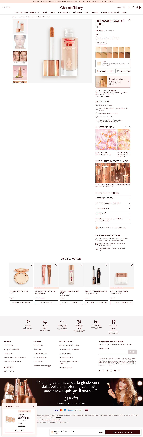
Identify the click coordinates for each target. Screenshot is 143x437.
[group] (105, 143)
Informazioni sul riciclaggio (42, 366)
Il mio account (38, 361)
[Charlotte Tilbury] (71, 7)
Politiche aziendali (45, 419)
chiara (99, 38)
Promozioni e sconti (65, 367)
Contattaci (58, 417)
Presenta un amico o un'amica (69, 349)
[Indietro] (125, 127)
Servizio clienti (38, 345)
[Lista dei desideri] (129, 7)
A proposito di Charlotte (11, 349)
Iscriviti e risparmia (65, 353)
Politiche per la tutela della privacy (14, 357)
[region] (19, 419)
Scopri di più (121, 227)
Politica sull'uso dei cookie (12, 361)
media (107, 38)
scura (116, 38)
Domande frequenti (40, 357)
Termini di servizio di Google (60, 422)
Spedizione (37, 349)
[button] (133, 7)
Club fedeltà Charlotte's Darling (69, 345)
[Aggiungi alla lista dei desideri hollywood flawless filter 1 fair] (129, 20)
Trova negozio (8, 345)
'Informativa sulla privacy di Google (41, 422)
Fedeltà (119, 7)
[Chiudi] (34, 406)
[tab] (20, 26)
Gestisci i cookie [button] (56, 419)
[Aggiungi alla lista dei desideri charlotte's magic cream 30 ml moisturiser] (131, 264)
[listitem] (27, 12)
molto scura (101, 42)
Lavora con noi (8, 353)
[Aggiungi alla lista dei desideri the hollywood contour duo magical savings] (56, 264)
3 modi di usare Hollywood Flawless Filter (115, 184)
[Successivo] (129, 127)
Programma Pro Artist (66, 357)
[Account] (124, 7)
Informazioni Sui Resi (40, 353)
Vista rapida (21, 426)
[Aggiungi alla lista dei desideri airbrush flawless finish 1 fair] (31, 264)
